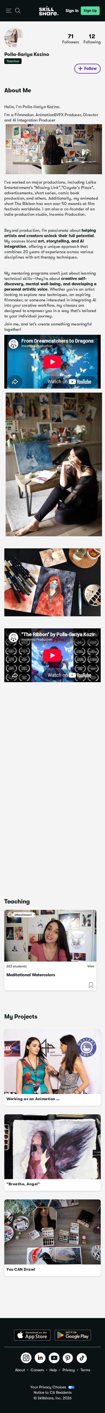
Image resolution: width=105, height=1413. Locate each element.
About (20, 1370)
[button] (8, 10)
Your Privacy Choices (48, 1387)
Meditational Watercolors (30, 975)
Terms (85, 1370)
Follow (90, 68)
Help (53, 1370)
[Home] (48, 11)
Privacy (68, 1370)
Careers (37, 1370)
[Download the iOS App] (32, 1335)
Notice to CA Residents (53, 1393)
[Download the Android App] (73, 1335)
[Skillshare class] (50, 935)
